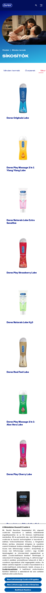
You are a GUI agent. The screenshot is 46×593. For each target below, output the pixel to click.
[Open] (36, 5)
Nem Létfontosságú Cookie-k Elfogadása (23, 579)
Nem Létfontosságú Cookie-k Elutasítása (23, 585)
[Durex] (7, 5)
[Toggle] (41, 5)
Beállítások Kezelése (23, 590)
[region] (23, 558)
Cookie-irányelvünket (9, 569)
